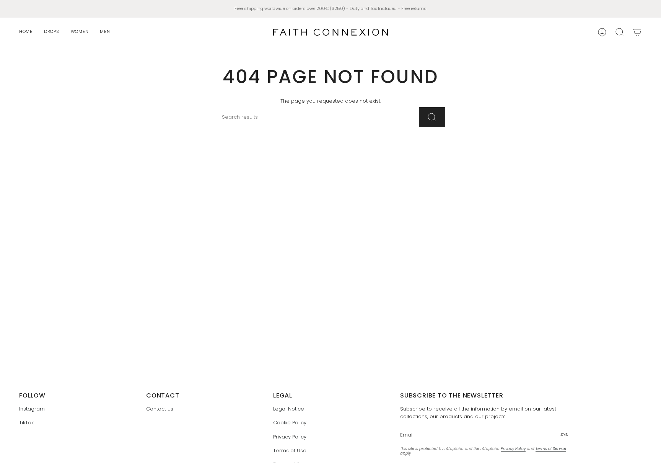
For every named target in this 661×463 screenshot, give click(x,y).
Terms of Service (551, 448)
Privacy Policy (289, 436)
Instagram (32, 408)
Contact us (159, 408)
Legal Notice (288, 408)
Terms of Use (289, 450)
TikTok (26, 422)
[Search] (432, 117)
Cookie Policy (289, 422)
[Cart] (637, 32)
